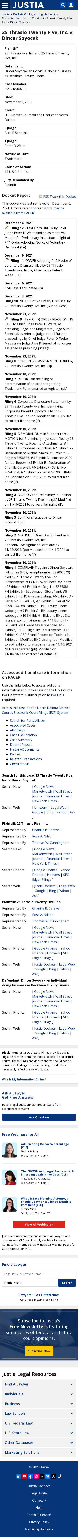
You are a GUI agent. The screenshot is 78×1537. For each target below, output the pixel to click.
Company (39, 1500)
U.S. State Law (17, 1432)
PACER (56, 695)
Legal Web (59, 807)
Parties (15, 754)
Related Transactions (26, 759)
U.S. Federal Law (19, 1423)
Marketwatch (42, 791)
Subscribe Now (39, 1351)
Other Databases (19, 1442)
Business (12, 1403)
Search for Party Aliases (28, 720)
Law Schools (15, 1413)
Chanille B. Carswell (46, 830)
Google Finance (45, 870)
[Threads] (42, 1476)
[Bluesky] (47, 1476)
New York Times (44, 801)
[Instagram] (36, 1476)
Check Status (19, 764)
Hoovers (53, 874)
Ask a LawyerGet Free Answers (17, 1095)
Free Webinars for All (20, 1134)
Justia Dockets (45, 886)
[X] (53, 1476)
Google (37, 812)
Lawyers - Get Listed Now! (39, 1295)
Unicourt (40, 807)
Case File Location (23, 735)
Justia (44, 1467)
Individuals (14, 1393)
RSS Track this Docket (59, 196)
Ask (72, 812)
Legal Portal (39, 1493)
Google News (44, 786)
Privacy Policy (39, 1522)
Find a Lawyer (14, 1264)
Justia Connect (39, 1486)
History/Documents (24, 749)
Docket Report (21, 744)
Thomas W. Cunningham (50, 842)
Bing (49, 812)
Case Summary (21, 740)
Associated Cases (23, 725)
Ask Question (39, 1117)
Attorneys (17, 730)
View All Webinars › (39, 1224)
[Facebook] (30, 1476)
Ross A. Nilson (42, 836)
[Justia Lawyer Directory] (59, 1476)
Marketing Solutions (22, 1452)
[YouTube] (24, 1476)
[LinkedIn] (18, 1476)
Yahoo (61, 812)
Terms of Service (39, 1515)
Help (39, 1507)
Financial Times (58, 796)
